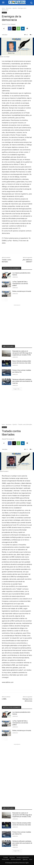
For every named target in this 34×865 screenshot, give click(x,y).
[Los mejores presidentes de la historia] (6, 275)
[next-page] (6, 300)
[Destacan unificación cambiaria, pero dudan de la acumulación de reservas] (6, 382)
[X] (14, 28)
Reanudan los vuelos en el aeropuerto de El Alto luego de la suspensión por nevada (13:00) (22, 353)
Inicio (3, 8)
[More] (27, 28)
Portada (5, 857)
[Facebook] (10, 28)
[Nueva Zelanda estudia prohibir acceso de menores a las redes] (6, 363)
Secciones (8, 8)
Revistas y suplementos (23, 857)
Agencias (25, 859)
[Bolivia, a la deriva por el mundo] (6, 293)
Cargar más (16, 389)
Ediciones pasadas (16, 859)
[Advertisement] (17, 323)
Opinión (14, 8)
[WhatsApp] (18, 28)
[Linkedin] (23, 28)
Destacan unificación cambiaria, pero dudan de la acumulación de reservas (22, 381)
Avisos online (5, 859)
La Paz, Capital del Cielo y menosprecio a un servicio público (20, 283)
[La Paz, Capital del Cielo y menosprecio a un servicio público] (6, 284)
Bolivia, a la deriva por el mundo (21, 291)
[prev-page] (3, 300)
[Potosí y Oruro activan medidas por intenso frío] (6, 372)
